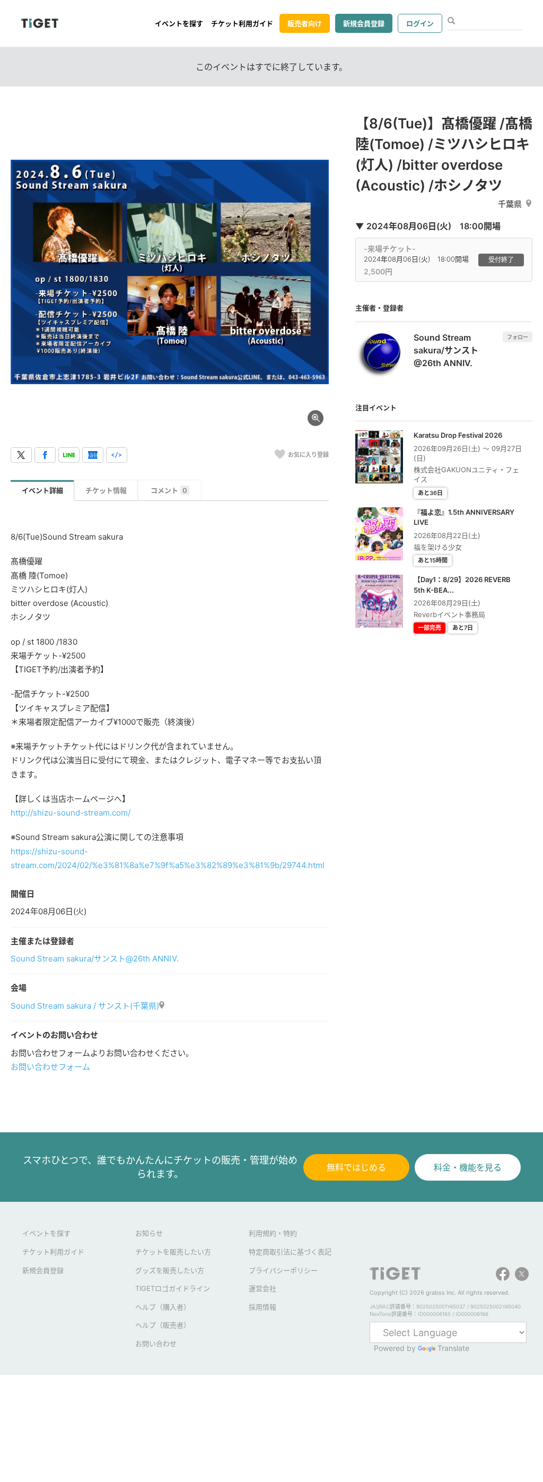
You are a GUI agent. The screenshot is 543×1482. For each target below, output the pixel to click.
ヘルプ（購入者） (162, 1307)
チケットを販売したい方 (173, 1251)
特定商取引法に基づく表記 (290, 1251)
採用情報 (262, 1307)
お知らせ (149, 1233)
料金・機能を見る (468, 1167)
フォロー (517, 337)
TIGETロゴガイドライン (172, 1288)
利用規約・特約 (273, 1233)
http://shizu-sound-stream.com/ (70, 813)
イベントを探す (179, 23)
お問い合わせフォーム (50, 1067)
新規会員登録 (363, 23)
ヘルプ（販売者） (162, 1325)
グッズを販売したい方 (169, 1270)
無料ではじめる (356, 1167)
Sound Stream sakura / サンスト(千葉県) (85, 1006)
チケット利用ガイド (242, 23)
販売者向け (304, 23)
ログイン (420, 23)
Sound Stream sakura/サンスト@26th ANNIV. (95, 959)
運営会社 (262, 1288)
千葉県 (510, 204)
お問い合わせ (156, 1343)
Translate (453, 1348)
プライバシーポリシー (283, 1270)
